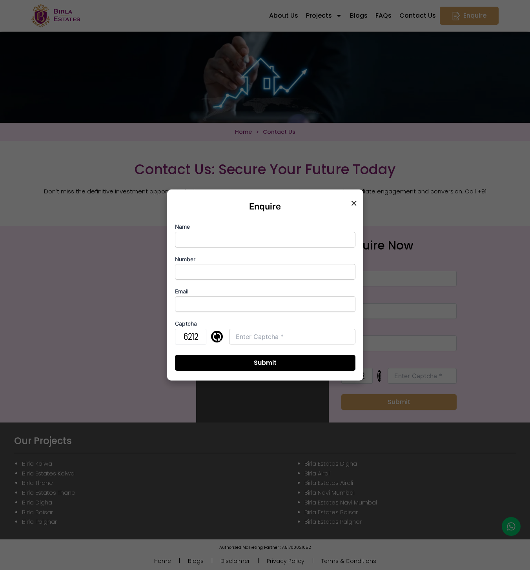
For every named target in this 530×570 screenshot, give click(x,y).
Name (182, 226)
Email (181, 291)
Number (185, 259)
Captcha (186, 323)
